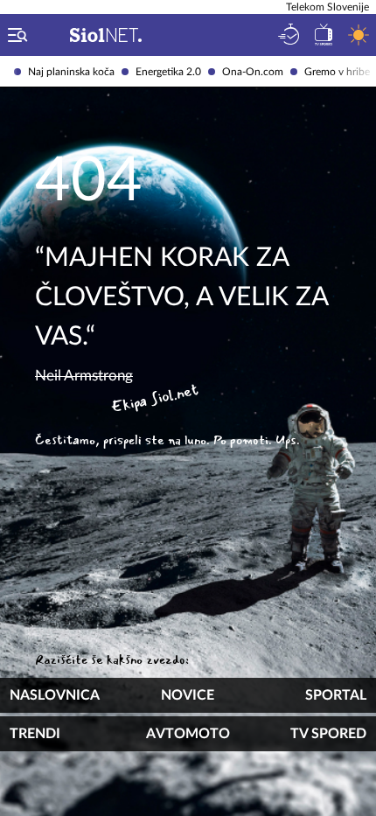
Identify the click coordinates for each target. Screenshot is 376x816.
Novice (187, 695)
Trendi (35, 734)
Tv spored (328, 734)
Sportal (335, 695)
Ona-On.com (252, 71)
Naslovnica (55, 695)
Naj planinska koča (71, 71)
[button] (14, 35)
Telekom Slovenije (327, 7)
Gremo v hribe (337, 71)
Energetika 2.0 (168, 71)
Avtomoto (188, 734)
